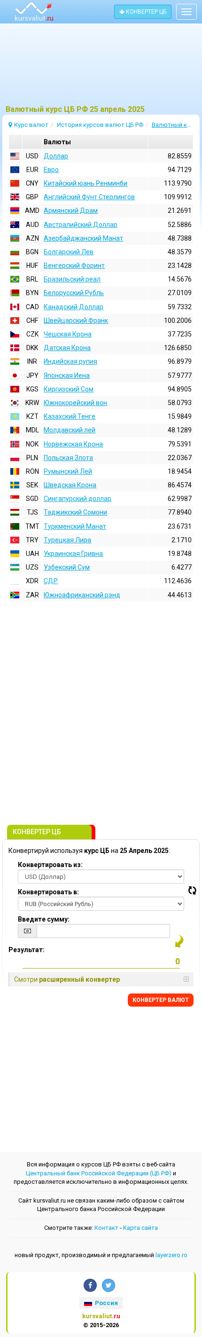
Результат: (26, 950)
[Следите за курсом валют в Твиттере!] (108, 1285)
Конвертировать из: (50, 864)
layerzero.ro (171, 1255)
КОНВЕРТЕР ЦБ (145, 11)
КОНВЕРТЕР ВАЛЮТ (160, 1000)
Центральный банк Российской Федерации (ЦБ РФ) (98, 1173)
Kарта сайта (140, 1227)
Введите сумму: (44, 919)
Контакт (106, 1227)
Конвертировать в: (48, 892)
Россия (105, 1302)
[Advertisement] (101, 68)
